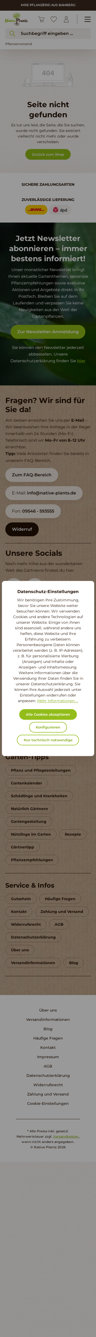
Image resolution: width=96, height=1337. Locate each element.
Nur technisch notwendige (48, 740)
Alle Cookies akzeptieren (48, 714)
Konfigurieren (48, 727)
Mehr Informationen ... (57, 701)
